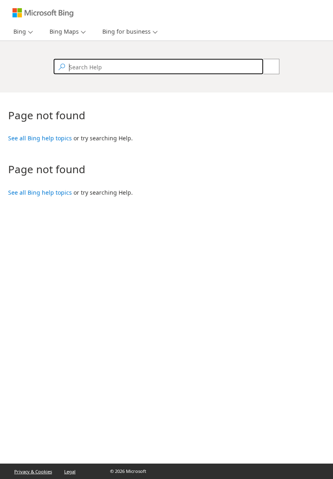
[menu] (22, 31)
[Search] (267, 66)
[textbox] (158, 66)
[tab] (18, 31)
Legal (70, 471)
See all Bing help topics (40, 138)
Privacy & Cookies (33, 471)
